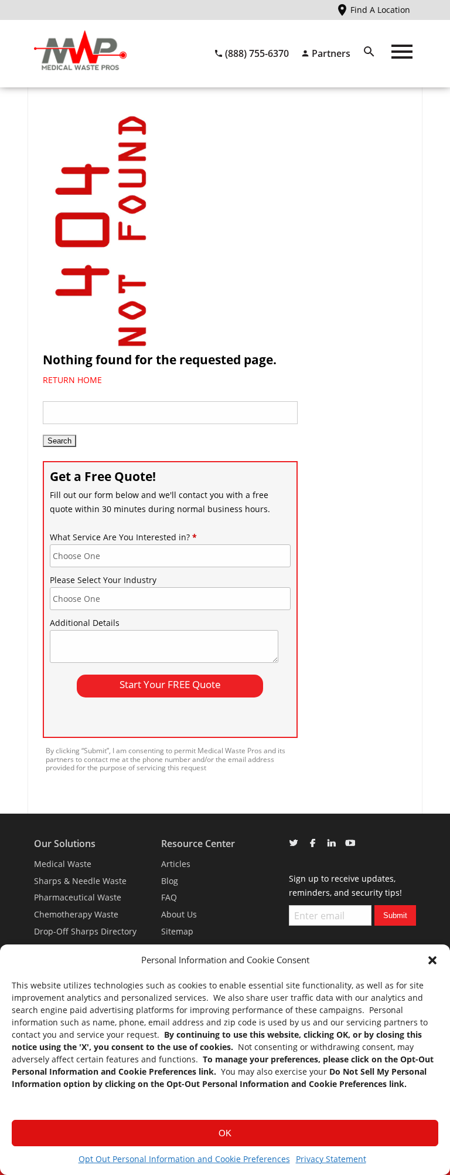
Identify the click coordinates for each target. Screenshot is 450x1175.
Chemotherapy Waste (76, 914)
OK (225, 1133)
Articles (175, 863)
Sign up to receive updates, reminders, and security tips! (345, 885)
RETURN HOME (72, 379)
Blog (169, 880)
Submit (395, 915)
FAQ (169, 897)
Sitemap (177, 931)
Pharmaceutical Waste (77, 897)
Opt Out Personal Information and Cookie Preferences (184, 1158)
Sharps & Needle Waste (80, 880)
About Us (179, 914)
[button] (432, 960)
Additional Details (85, 622)
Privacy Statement (331, 1158)
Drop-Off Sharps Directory (85, 931)
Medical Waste (62, 863)
